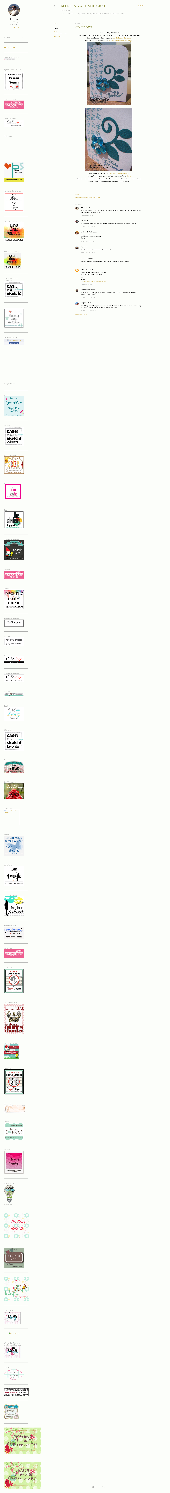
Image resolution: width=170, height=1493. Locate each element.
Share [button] (56, 23)
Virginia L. (84, 303)
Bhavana (14, 19)
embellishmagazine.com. (121, 38)
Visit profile (14, 27)
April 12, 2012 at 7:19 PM (88, 284)
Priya (83, 221)
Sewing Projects (111, 14)
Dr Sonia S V (85, 269)
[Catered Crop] (14, 1333)
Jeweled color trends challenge (120, 41)
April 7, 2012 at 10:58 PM (88, 226)
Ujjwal (83, 247)
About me (70, 14)
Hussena (84, 207)
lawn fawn (57, 36)
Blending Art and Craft (84, 6)
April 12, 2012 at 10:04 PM (88, 310)
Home (63, 14)
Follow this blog (14, 343)
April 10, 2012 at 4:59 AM (88, 264)
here (129, 176)
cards (55, 31)
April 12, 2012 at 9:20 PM (88, 297)
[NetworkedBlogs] (14, 340)
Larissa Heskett (86, 290)
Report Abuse (9, 47)
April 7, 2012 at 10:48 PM (88, 215)
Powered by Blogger (100, 1487)
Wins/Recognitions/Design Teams (89, 14)
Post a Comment (81, 314)
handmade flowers (60, 34)
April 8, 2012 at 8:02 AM (88, 241)
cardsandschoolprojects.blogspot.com (93, 281)
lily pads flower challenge (119, 173)
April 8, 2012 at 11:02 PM (88, 252)
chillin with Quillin (87, 232)
